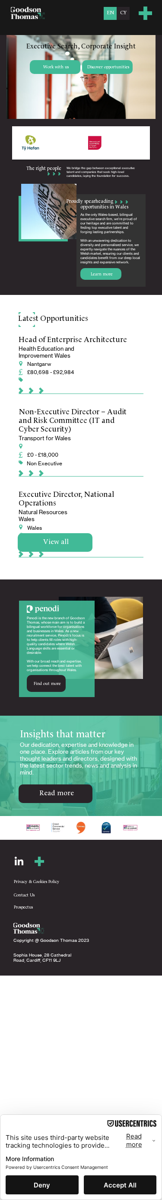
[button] (145, 13)
